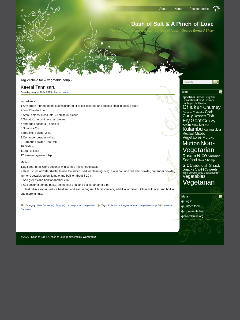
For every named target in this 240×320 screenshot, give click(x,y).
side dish (200, 165)
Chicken (192, 107)
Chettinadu (200, 103)
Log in (188, 201)
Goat (196, 120)
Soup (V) (60, 205)
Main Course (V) (45, 205)
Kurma (208, 129)
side (188, 165)
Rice (202, 155)
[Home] (216, 8)
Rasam (189, 155)
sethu (66, 92)
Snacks (188, 169)
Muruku (208, 137)
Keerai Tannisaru (38, 87)
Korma (204, 125)
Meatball (188, 133)
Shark (201, 160)
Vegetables (194, 176)
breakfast (197, 100)
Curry (188, 115)
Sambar (214, 156)
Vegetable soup (148, 205)
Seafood (190, 160)
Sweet (200, 169)
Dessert (200, 116)
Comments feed (194, 211)
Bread (187, 100)
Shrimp (210, 160)
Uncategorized (74, 205)
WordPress (89, 236)
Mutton (191, 143)
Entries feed (192, 206)
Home (178, 9)
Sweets (212, 169)
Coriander (198, 112)
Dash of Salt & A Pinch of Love (172, 24)
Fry (186, 120)
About (163, 9)
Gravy (209, 120)
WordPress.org (193, 216)
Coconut (187, 112)
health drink (190, 125)
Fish (210, 116)
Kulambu (113, 205)
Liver (217, 129)
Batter (200, 97)
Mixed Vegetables (194, 135)
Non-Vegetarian (199, 146)
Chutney (212, 107)
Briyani (209, 100)
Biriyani (210, 97)
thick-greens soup (128, 205)
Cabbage (188, 103)
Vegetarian (89, 205)
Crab (209, 112)
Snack (214, 165)
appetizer (189, 97)
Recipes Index (199, 9)
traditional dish (212, 172)
